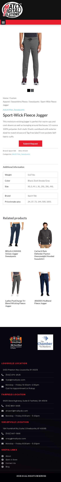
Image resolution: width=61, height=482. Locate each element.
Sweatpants (34, 102)
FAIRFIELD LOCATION (13, 394)
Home (5, 98)
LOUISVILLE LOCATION (14, 363)
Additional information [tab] (13, 167)
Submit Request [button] (30, 143)
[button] (3, 22)
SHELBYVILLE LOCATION (15, 422)
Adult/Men (8, 109)
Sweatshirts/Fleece (19, 102)
